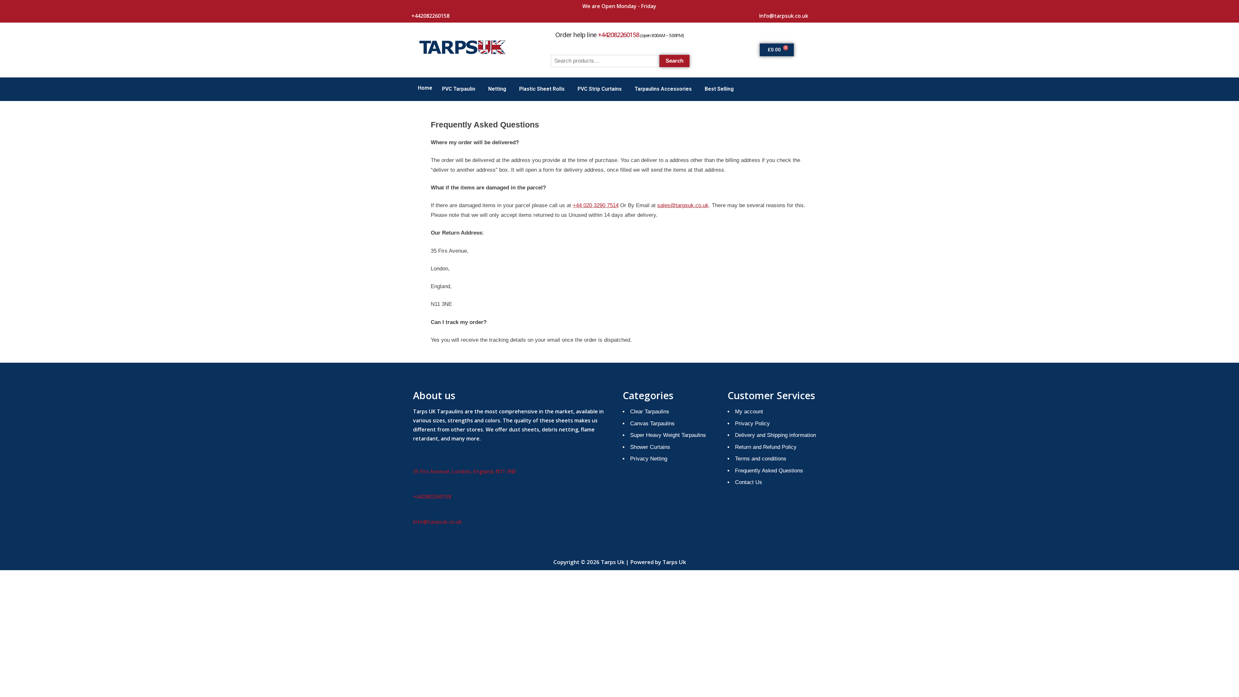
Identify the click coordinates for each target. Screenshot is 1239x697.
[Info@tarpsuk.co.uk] (761, 5)
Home (425, 88)
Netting (497, 89)
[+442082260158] (414, 5)
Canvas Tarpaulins (652, 423)
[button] (460, 89)
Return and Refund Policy (766, 447)
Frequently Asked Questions (769, 471)
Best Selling (719, 89)
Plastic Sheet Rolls (542, 89)
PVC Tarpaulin (458, 89)
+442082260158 (430, 15)
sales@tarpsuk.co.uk (683, 205)
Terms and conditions (760, 459)
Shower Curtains (650, 447)
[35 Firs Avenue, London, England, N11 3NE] (415, 461)
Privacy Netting (648, 459)
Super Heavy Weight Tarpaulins (668, 435)
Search (674, 61)
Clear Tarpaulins (649, 412)
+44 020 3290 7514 (596, 205)
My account (749, 412)
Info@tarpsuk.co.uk (783, 15)
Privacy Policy (752, 423)
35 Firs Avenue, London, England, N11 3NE (464, 471)
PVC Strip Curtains (600, 89)
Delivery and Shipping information (775, 435)
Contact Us (748, 482)
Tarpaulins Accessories (663, 89)
